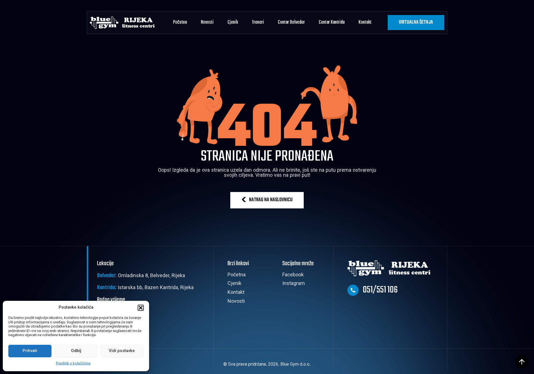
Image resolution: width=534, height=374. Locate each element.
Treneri (258, 22)
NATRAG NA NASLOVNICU (271, 200)
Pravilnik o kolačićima (73, 363)
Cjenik (233, 22)
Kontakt (365, 22)
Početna (180, 22)
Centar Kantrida (332, 22)
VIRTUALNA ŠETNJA (416, 22)
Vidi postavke (122, 351)
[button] (141, 308)
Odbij (76, 351)
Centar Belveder (291, 22)
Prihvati (30, 351)
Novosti (207, 22)
